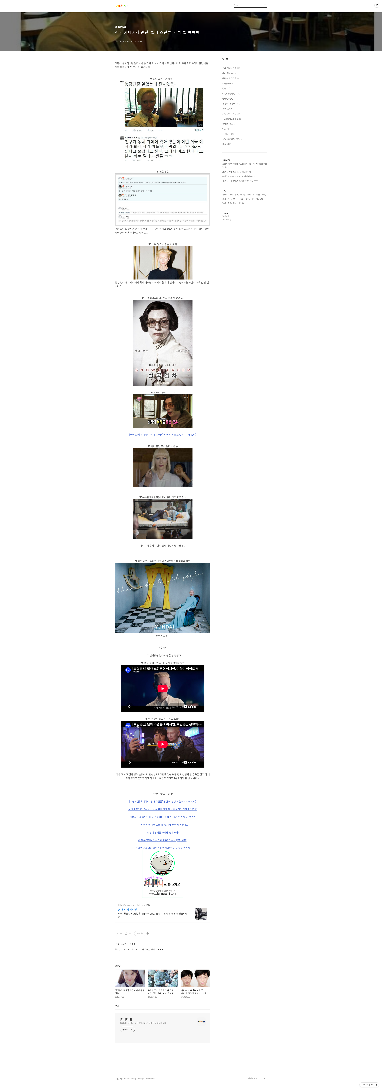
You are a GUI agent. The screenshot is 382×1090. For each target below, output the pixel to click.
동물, (258, 194)
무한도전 (228, 133)
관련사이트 (252, 1078)
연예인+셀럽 (230, 98)
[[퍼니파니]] (131, 6)
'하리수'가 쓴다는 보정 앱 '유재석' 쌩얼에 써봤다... (163, 824)
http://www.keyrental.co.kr (132, 905)
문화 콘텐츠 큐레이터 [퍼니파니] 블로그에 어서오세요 (143, 1023)
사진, (264, 194)
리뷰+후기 (228, 144)
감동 (226, 88)
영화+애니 (228, 128)
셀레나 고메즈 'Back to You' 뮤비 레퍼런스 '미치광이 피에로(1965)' (162, 809)
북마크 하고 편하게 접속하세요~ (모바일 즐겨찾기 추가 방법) (244, 166)
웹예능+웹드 (229, 123)
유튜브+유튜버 (231, 103)
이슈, (253, 198)
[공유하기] (126, 933)
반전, (262, 198)
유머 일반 (229, 73)
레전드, (241, 203)
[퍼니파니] (126, 1019)
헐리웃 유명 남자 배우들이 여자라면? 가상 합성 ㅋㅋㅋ (162, 848)
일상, (224, 203)
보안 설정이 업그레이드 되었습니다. (237, 171)
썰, (257, 198)
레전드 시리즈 (230, 78)
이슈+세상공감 (231, 93)
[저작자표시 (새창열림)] (147, 933)
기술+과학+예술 (231, 113)
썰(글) (227, 83)
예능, (235, 203)
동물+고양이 (230, 108)
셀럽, (249, 194)
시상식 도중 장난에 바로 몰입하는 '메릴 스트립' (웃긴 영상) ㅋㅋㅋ (163, 817)
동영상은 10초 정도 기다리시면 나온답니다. (240, 176)
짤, (254, 194)
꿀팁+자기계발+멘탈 (233, 138)
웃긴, (224, 198)
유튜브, (225, 194)
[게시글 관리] (130, 933)
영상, (231, 194)
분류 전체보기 (231, 68)
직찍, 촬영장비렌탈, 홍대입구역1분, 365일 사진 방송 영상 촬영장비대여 (153, 915)
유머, (237, 194)
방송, (230, 203)
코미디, (236, 198)
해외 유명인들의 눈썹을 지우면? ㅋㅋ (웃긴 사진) (162, 840)
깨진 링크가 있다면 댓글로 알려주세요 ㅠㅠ (240, 180)
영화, (248, 198)
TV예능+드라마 (231, 118)
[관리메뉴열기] (377, 5)
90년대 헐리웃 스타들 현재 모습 (163, 832)
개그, (230, 198)
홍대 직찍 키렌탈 (127, 909)
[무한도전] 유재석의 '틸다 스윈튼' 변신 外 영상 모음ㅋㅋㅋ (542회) (162, 434)
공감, (242, 198)
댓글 (117, 1005)
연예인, (243, 194)
